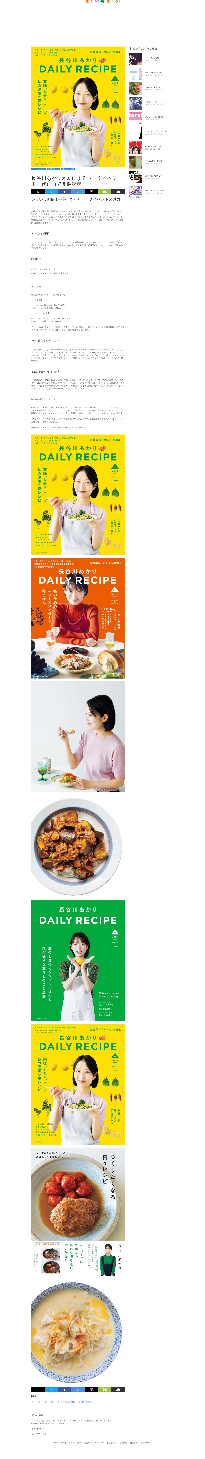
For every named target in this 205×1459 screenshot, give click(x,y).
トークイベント (60, 1402)
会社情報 (123, 1442)
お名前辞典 (111, 1442)
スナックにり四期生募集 (154, 117)
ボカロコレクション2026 (154, 191)
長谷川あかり (73, 1402)
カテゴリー (99, 1442)
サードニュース (67, 1442)
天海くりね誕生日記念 (153, 73)
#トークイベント (39, 169)
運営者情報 (145, 1442)
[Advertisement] (102, 19)
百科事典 (134, 1442)
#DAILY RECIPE (68, 169)
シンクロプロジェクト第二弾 (156, 132)
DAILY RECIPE (85, 1402)
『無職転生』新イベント (154, 102)
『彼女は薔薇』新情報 (153, 161)
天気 (79, 1442)
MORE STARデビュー (153, 146)
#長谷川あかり (53, 169)
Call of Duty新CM (152, 58)
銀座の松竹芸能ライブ (153, 176)
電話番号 (88, 1442)
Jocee (55, 1442)
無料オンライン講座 (152, 87)
